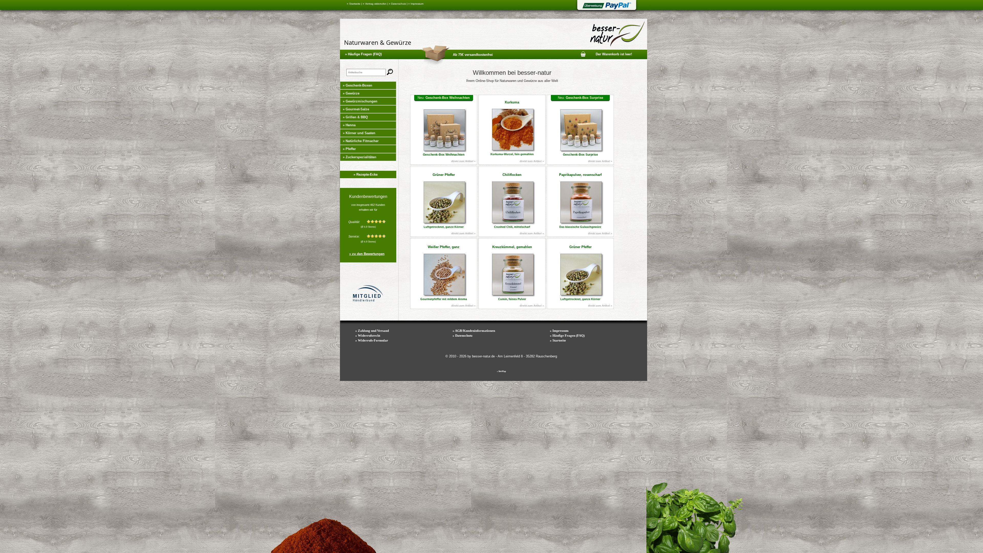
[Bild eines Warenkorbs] (583, 54)
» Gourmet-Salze (356, 109)
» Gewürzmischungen (360, 101)
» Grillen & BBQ (355, 117)
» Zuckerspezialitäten (359, 157)
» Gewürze (351, 93)
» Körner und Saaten (359, 133)
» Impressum (415, 3)
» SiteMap (501, 371)
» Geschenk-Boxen (357, 85)
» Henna (349, 125)
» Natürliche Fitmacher (361, 141)
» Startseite (353, 3)
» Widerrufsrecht (367, 335)
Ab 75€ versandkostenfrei (473, 55)
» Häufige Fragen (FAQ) (363, 54)
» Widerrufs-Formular (371, 340)
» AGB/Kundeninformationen (474, 331)
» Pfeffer (349, 149)
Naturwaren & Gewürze (377, 42)
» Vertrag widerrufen (375, 3)
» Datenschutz (397, 3)
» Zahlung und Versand (372, 331)
